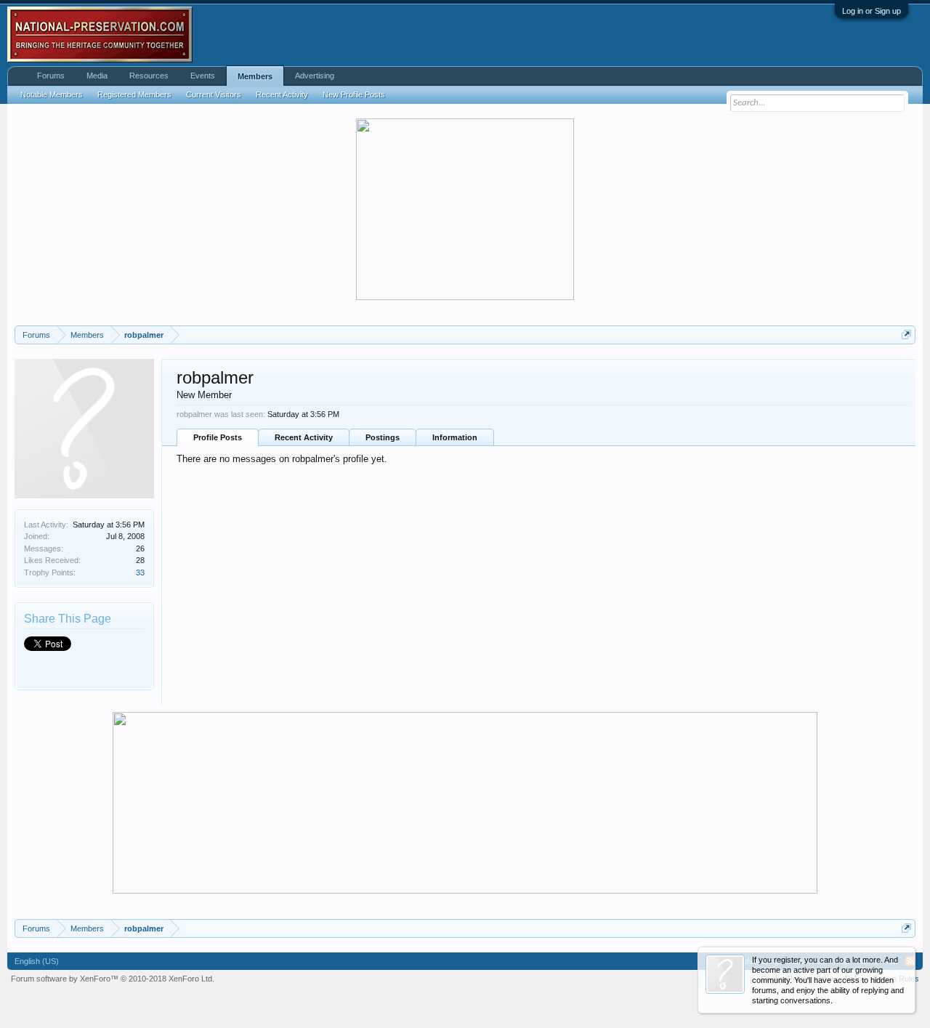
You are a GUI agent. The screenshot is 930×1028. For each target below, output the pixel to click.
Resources (149, 75)
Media (97, 75)
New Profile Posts (354, 94)
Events (202, 75)
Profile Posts (217, 437)
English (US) (37, 961)
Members (255, 76)
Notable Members (51, 94)
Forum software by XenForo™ (112, 978)
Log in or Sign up (871, 11)
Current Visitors (213, 94)
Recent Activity (304, 437)
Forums (51, 75)
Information (454, 437)
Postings (382, 437)
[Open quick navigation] (906, 334)
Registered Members (134, 94)
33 (140, 572)
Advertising (314, 75)
